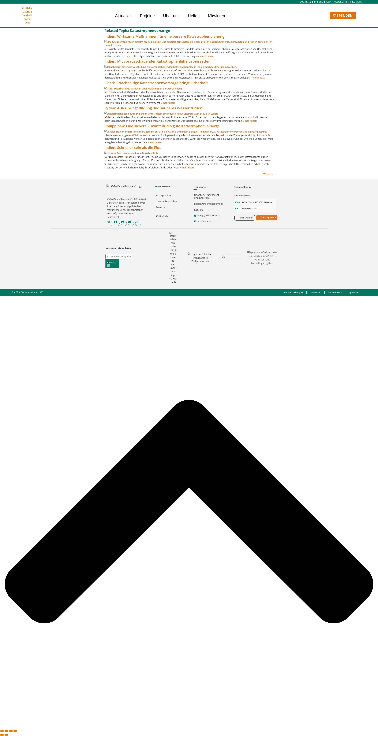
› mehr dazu (207, 56)
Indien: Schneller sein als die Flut (132, 147)
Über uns (171, 15)
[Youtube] (131, 223)
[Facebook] (117, 223)
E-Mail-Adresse (113, 252)
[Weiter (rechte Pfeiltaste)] (6, 735)
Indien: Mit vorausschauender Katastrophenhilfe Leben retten (157, 61)
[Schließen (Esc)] (15, 731)
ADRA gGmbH (162, 216)
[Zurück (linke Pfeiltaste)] (2, 735)
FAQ (328, 2)
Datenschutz (315, 292)
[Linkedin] (124, 223)
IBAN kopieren (246, 217)
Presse (318, 2)
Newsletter (341, 2)
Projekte (147, 15)
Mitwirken (216, 15)
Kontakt (357, 2)
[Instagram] (109, 223)
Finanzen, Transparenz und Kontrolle (206, 196)
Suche (304, 2)
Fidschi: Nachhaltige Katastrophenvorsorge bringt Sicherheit (156, 82)
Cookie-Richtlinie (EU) (293, 292)
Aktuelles (123, 15)
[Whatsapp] (138, 223)
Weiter (268, 174)
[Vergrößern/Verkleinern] (2, 731)
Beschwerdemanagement (208, 203)
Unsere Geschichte (166, 201)
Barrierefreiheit (335, 292)
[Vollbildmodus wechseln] (6, 731)
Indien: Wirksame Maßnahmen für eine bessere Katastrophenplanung (164, 36)
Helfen (194, 15)
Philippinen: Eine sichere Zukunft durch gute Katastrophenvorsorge (162, 125)
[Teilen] (11, 731)
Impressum (353, 292)
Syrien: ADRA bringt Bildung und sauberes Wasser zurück (153, 108)
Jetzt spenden (163, 195)
